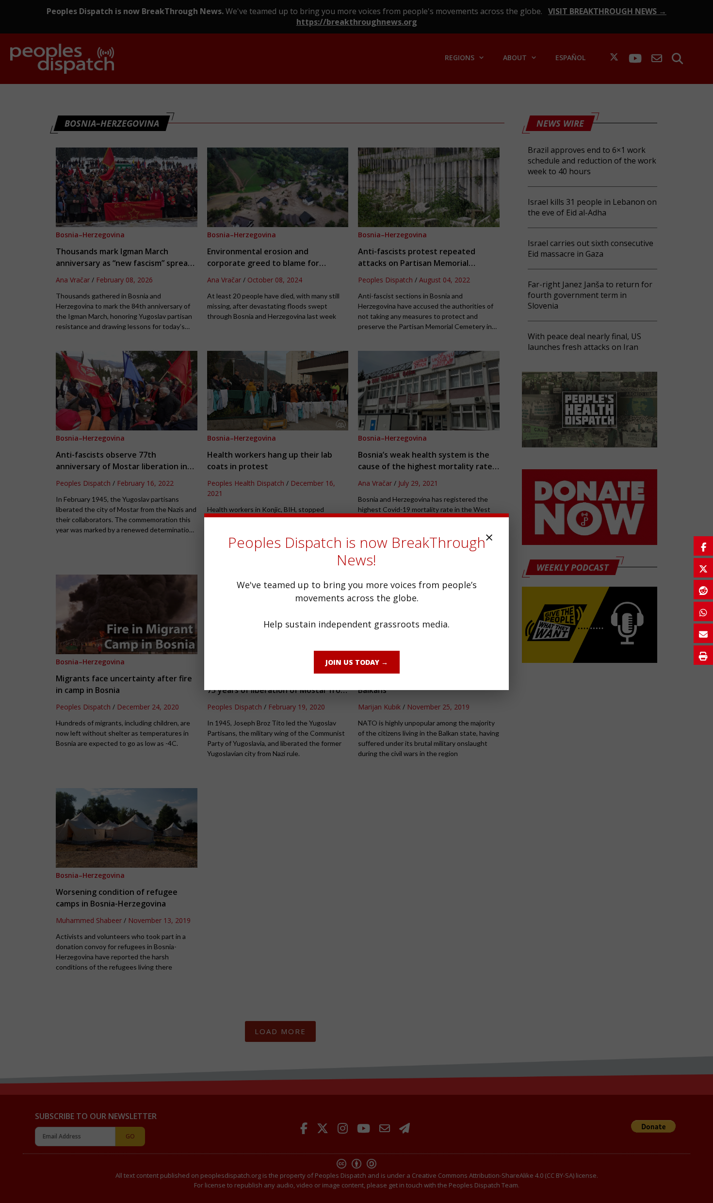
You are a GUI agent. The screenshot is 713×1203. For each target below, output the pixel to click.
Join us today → (356, 662)
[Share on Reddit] (703, 589)
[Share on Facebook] (703, 546)
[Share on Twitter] (703, 567)
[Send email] (703, 633)
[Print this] (703, 655)
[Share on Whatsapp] (703, 611)
